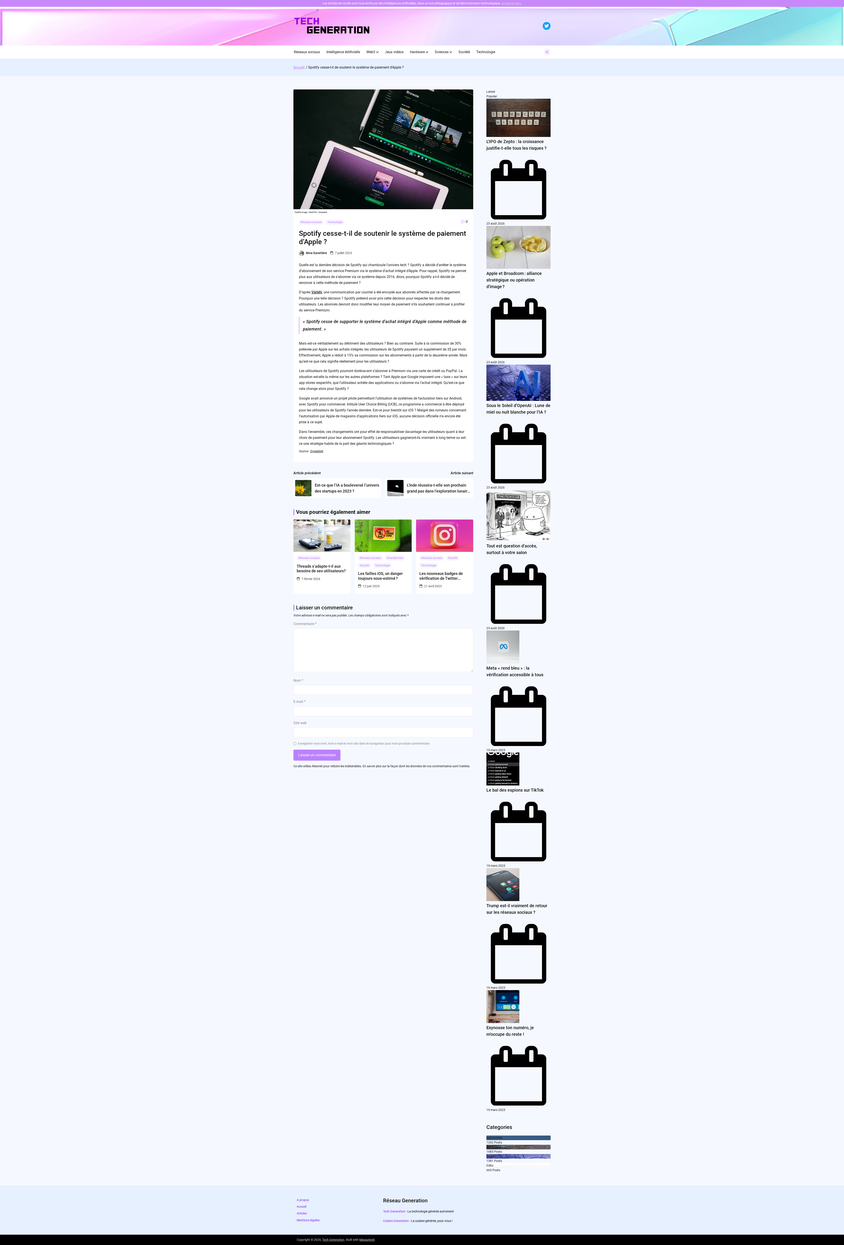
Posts (497, 1142)
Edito (489, 1165)
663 (489, 1170)
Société (464, 52)
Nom (298, 680)
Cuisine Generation (396, 1221)
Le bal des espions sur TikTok (515, 790)
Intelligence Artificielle (343, 52)
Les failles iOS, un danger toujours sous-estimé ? (380, 576)
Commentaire (305, 624)
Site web (300, 723)
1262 (489, 1142)
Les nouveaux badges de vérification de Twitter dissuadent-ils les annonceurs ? (441, 576)
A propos (303, 1200)
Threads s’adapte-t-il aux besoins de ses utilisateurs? (321, 568)
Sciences (442, 52)
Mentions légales (308, 1220)
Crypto (491, 1156)
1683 (489, 1151)
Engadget (316, 451)
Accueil (301, 1206)
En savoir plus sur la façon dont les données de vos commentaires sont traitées (416, 766)
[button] (377, 52)
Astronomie (494, 1138)
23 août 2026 (495, 223)
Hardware (417, 52)
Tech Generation (394, 1211)
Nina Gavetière (316, 253)
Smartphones (395, 558)
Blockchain (493, 1147)
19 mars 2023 (495, 750)
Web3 (370, 52)
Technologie (485, 52)
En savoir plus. (512, 3)
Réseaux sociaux (307, 52)
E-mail (299, 702)
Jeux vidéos (394, 52)
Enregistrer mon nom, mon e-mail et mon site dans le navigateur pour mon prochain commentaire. (364, 743)
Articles (302, 1213)
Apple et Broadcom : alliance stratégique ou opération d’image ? (514, 280)
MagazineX (367, 1239)
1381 (489, 1161)
